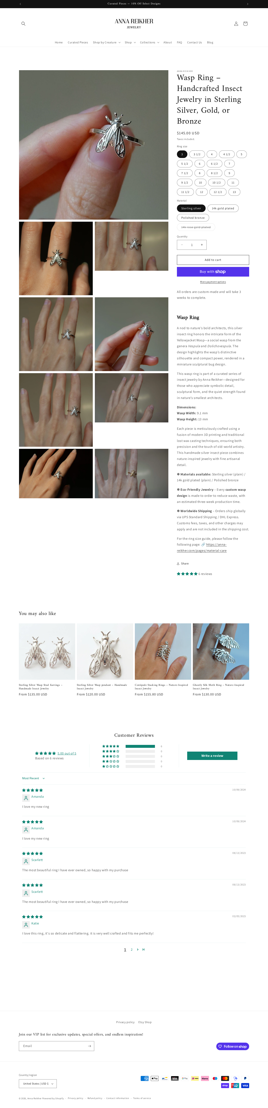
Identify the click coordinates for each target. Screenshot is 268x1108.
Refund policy (95, 1098)
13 (234, 192)
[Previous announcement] (20, 4)
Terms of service (142, 1098)
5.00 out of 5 (67, 753)
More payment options (213, 281)
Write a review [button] (212, 755)
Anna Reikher (34, 1098)
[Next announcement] (247, 4)
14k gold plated (223, 208)
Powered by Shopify (53, 1098)
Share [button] (185, 564)
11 (233, 182)
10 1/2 (217, 182)
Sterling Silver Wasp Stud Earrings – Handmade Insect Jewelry (41, 686)
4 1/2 (226, 154)
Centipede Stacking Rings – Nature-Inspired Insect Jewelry (161, 686)
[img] (32, 790)
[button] (23, 23)
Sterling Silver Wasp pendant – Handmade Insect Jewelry (102, 686)
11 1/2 (185, 192)
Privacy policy (125, 1022)
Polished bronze (193, 218)
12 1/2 (218, 192)
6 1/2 (214, 164)
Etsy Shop (145, 1022)
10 (200, 182)
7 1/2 (184, 173)
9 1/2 (184, 182)
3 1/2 (197, 154)
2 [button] (132, 949)
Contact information (117, 1098)
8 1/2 (214, 173)
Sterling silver (191, 208)
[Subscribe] (89, 1046)
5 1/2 (184, 164)
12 (201, 192)
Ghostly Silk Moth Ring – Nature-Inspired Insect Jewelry (218, 686)
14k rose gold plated (198, 228)
